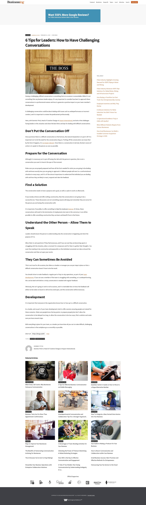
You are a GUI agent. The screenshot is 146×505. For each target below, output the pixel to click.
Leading (28, 35)
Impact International (65, 120)
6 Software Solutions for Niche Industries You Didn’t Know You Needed (107, 112)
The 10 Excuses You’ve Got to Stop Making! (39, 458)
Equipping (94, 382)
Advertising (91, 495)
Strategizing (29, 382)
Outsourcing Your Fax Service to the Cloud (104, 465)
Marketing (94, 441)
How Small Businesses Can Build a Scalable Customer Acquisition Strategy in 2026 (107, 133)
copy (47, 334)
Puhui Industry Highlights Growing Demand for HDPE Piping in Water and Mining (107, 82)
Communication (40, 338)
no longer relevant (48, 143)
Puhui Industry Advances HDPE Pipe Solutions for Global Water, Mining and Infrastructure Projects (108, 91)
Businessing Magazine (15, 2)
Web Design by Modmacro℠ (74, 500)
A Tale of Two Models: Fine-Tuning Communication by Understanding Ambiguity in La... (72, 467)
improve (70, 209)
